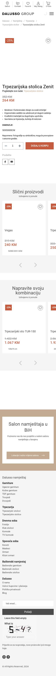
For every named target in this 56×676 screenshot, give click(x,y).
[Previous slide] (20, 265)
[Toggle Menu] (51, 14)
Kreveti (5, 545)
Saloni (7, 6)
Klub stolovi (8, 528)
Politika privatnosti (11, 589)
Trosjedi (6, 497)
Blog (4, 593)
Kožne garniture (9, 490)
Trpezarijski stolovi (11, 511)
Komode (6, 531)
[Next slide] (35, 265)
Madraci (6, 548)
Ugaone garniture (10, 487)
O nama (6, 582)
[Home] (18, 14)
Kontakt (18, 6)
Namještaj (17, 21)
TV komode (7, 535)
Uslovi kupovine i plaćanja (14, 586)
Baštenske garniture (11, 565)
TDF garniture (8, 494)
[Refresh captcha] (33, 624)
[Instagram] (4, 657)
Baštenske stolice (11, 572)
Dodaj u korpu (39, 145)
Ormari (5, 552)
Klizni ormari (8, 555)
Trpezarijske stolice (10, 25)
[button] (9, 72)
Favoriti (28, 6)
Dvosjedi (6, 501)
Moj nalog (38, 6)
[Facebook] (5, 162)
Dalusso (5, 21)
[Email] (12, 162)
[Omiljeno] (48, 40)
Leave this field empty (15, 618)
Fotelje (5, 524)
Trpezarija (30, 21)
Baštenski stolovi (10, 569)
